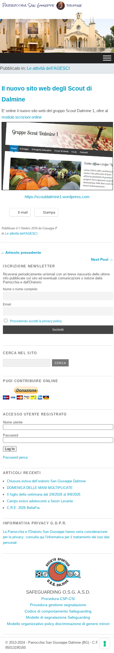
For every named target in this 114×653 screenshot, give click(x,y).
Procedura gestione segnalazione (58, 605)
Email (7, 304)
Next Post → (102, 259)
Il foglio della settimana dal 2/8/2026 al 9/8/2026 (43, 494)
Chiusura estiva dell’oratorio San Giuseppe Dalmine (46, 481)
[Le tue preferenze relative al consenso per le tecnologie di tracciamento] (105, 644)
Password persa (15, 457)
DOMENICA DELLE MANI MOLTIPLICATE (40, 488)
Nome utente (13, 422)
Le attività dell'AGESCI (48, 68)
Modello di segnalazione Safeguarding (58, 617)
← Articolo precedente (21, 252)
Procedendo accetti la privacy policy (36, 321)
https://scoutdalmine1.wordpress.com (57, 196)
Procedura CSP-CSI (58, 599)
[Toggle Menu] (107, 57)
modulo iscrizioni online (22, 117)
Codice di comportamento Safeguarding (58, 611)
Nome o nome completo (20, 289)
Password (10, 435)
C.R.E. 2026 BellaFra (23, 508)
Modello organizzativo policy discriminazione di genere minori (58, 624)
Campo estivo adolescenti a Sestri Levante (40, 501)
